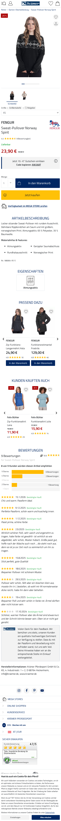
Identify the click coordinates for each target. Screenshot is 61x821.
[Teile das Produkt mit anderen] (56, 24)
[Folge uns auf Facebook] (27, 691)
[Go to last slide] (3, 339)
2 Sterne (5, 484)
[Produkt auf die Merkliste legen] (56, 17)
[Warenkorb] (57, 3)
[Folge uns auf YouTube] (42, 691)
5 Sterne (5, 471)
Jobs (15, 725)
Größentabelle (15, 107)
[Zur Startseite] (30, 3)
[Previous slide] (3, 98)
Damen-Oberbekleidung (19, 9)
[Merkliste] (51, 3)
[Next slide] (57, 98)
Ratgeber (31, 107)
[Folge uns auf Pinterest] (34, 691)
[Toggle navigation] (3, 3)
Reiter (3, 9)
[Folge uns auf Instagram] (19, 691)
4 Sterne (5, 475)
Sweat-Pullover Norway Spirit (43, 9)
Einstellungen (15, 817)
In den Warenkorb (18, 363)
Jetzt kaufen (32, 195)
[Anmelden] (10, 3)
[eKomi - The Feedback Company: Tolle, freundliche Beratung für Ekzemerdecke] (19, 753)
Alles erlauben (45, 817)
